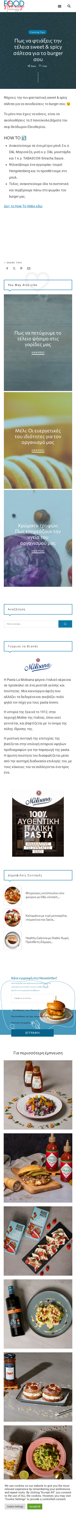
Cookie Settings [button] (15, 1506)
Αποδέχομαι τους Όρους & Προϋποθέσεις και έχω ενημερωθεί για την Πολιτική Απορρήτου (32, 1016)
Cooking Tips (37, 32)
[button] (59, 6)
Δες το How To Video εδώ (23, 206)
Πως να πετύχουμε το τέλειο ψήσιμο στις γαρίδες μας (37, 338)
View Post (38, 352)
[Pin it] (21, 268)
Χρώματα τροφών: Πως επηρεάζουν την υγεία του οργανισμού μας (38, 534)
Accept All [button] (35, 1506)
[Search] (65, 623)
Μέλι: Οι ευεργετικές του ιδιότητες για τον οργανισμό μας (38, 436)
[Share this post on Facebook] (7, 268)
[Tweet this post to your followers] (14, 268)
